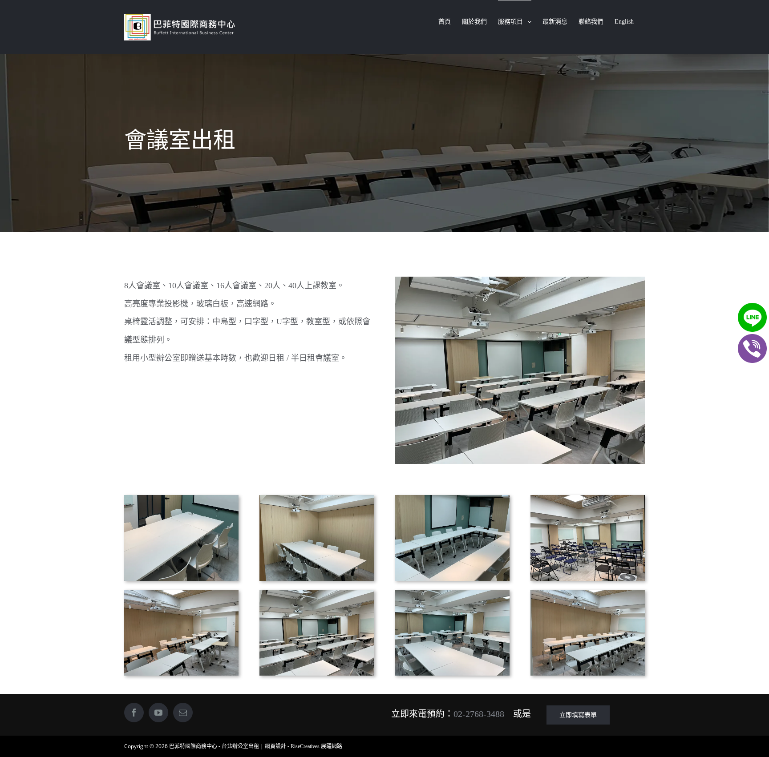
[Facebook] (134, 712)
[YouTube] (158, 712)
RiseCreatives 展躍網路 (316, 746)
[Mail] (183, 712)
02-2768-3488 (478, 714)
